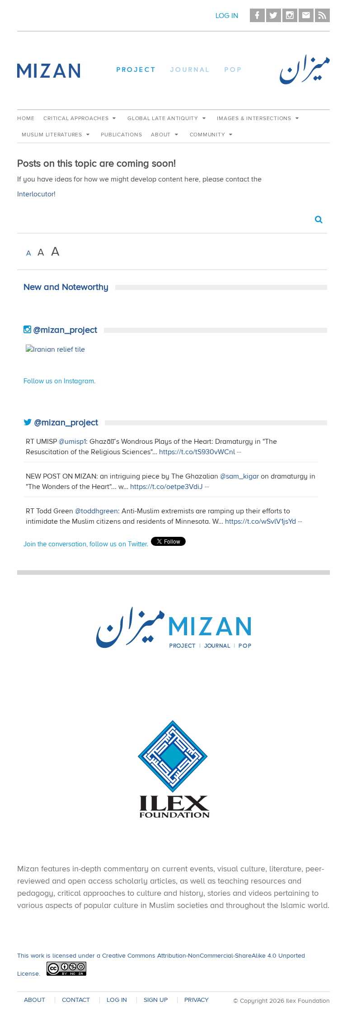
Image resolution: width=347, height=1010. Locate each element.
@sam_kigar (239, 476)
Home (25, 118)
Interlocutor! (36, 194)
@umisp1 (72, 441)
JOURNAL (190, 70)
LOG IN (117, 1000)
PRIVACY (196, 1000)
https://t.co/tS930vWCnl (197, 451)
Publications (121, 134)
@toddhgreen (96, 511)
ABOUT (34, 1000)
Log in (227, 15)
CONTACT (76, 1000)
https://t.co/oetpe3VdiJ (166, 486)
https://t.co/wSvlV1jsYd (260, 521)
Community (208, 134)
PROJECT (136, 70)
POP (234, 70)
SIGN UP (156, 1000)
